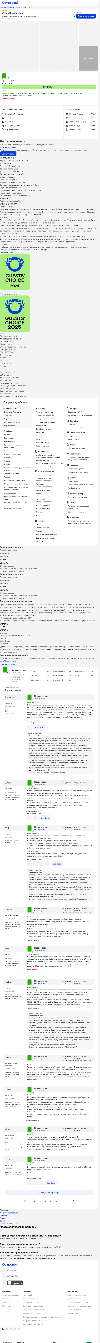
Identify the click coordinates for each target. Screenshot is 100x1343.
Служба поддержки (30, 1299)
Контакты (5, 1299)
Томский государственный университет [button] (17, 185)
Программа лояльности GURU (34, 1321)
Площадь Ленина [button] (7, 166)
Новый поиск (26, 7)
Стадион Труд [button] (6, 177)
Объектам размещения (76, 1295)
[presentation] (18, 689)
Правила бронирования (31, 1313)
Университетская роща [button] (10, 182)
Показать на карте (32, 16)
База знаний (27, 1295)
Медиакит (4, 1213)
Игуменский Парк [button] (8, 187)
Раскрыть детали (39, 698)
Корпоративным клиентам (77, 1302)
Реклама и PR (72, 1313)
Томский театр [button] (6, 169)
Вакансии (5, 1302)
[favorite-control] (74, 15)
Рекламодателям (74, 1310)
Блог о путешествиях (30, 1302)
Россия (3, 1218)
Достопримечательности (11, 174)
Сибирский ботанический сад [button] (13, 195)
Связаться (13, 1213)
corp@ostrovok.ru (8, 661)
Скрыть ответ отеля (35, 733)
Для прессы (6, 1306)
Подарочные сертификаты (32, 1324)
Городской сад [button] (6, 179)
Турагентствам (73, 1299)
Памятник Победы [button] (8, 193)
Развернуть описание (11, 339)
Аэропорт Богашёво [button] (9, 201)
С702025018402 (7, 352)
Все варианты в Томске (10, 7)
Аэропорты (5, 198)
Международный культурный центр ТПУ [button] (18, 190)
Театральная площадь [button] (9, 171)
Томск (2, 1221)
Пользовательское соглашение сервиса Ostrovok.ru (43, 1317)
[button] (19, 46)
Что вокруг (5, 163)
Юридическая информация (33, 1310)
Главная (3, 1215)
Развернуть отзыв (33, 721)
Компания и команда (10, 1295)
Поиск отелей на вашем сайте (79, 1306)
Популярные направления (32, 1306)
